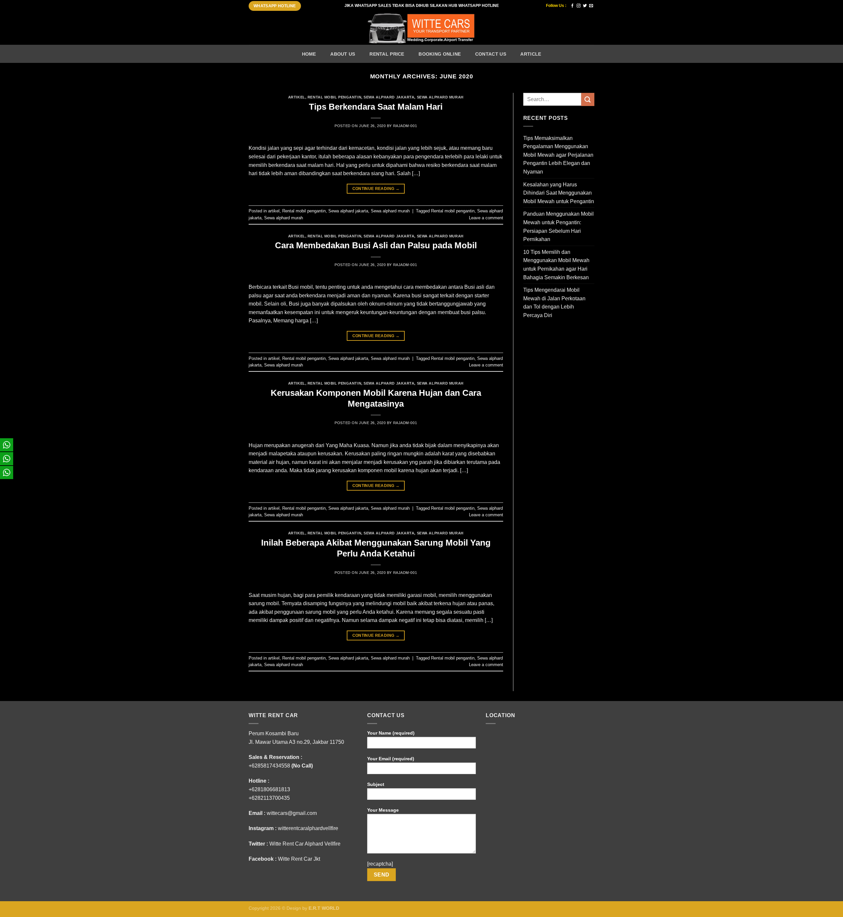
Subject (375, 784)
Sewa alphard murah (440, 97)
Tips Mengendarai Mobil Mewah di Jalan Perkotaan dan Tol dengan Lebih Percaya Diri (554, 302)
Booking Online (440, 54)
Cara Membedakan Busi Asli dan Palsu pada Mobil (376, 245)
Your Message (383, 810)
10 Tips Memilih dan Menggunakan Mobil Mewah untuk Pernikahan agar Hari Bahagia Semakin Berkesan (556, 264)
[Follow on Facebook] (572, 6)
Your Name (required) (391, 733)
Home (309, 54)
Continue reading (376, 188)
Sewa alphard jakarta (389, 97)
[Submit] (587, 99)
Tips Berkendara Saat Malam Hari (376, 106)
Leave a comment (486, 217)
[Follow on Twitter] (585, 6)
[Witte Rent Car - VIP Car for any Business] (421, 28)
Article (530, 54)
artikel (296, 97)
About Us (342, 54)
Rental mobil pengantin (334, 97)
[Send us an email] (591, 6)
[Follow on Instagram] (579, 6)
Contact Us (490, 54)
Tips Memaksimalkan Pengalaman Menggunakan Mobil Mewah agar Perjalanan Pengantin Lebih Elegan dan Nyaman (558, 155)
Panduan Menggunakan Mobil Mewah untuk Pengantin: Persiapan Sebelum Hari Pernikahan (558, 226)
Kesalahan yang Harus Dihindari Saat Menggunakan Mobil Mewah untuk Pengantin (558, 193)
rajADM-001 (405, 126)
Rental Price (386, 54)
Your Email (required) (390, 758)
